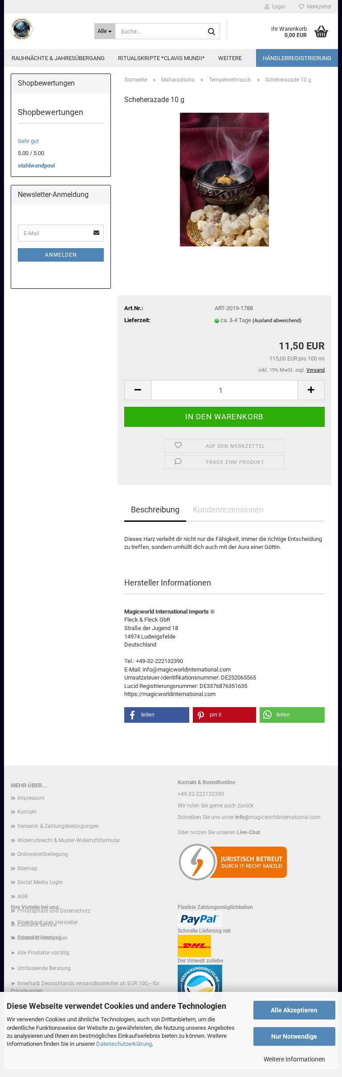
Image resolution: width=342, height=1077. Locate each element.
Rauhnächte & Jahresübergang (58, 58)
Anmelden (61, 255)
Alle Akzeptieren (294, 1010)
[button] (137, 390)
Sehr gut (28, 141)
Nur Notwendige (294, 1036)
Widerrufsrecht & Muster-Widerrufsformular (68, 840)
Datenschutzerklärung (124, 1043)
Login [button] (277, 7)
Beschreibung (155, 509)
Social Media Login (40, 882)
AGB (22, 896)
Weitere (230, 58)
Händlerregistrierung (297, 58)
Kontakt (27, 812)
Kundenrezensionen (228, 509)
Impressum (31, 798)
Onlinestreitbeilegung (42, 854)
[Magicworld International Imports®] (46, 29)
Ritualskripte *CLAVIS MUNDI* (161, 58)
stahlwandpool (36, 165)
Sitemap (27, 868)
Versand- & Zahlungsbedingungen (58, 826)
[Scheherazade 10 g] (224, 179)
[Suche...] (211, 32)
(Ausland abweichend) (276, 321)
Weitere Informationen (294, 1059)
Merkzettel (317, 7)
